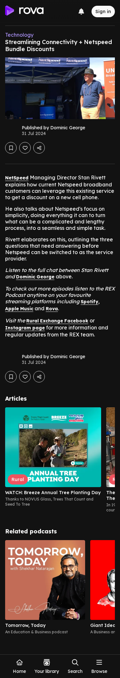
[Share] (39, 148)
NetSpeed (16, 178)
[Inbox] (81, 11)
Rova (52, 309)
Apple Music (19, 309)
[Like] (25, 148)
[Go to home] (24, 11)
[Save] (11, 148)
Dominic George (35, 277)
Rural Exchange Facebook (57, 321)
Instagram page (25, 328)
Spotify (89, 302)
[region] (60, 460)
